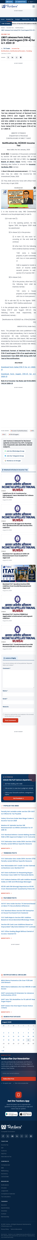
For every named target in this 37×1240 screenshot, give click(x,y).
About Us (4, 1205)
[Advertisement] (18, 87)
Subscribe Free (8, 1079)
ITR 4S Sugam (14, 434)
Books (10, 1)
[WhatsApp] (26, 1136)
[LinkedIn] (17, 1136)
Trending (29, 51)
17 (3, 1040)
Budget (17, 19)
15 (28, 1036)
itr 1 (5, 434)
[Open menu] (33, 6)
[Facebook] (3, 1136)
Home (2, 19)
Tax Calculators (6, 1197)
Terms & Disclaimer (16, 1229)
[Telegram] (31, 1136)
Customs (4, 1151)
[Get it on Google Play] (11, 1114)
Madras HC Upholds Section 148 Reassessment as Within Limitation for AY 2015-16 (17, 827)
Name (5, 691)
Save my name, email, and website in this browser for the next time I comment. (19, 715)
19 (13, 1040)
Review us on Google (14, 461)
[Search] (35, 19)
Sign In (31, 1)
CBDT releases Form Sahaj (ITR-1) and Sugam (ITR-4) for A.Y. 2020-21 (18, 40)
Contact (3, 1214)
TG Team (6, 48)
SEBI (2, 1168)
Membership (5, 1217)
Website (6, 707)
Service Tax (25, 19)
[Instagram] (22, 1136)
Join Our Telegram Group (15, 456)
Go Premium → (18, 798)
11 (8, 1036)
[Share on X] (8, 57)
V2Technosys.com (6, 1226)
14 (23, 1036)
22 (28, 1040)
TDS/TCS (3, 1154)
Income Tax (9, 19)
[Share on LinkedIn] (12, 57)
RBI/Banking (4, 1171)
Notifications (19, 28)
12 (13, 1036)
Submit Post (21, 1)
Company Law (5, 1165)
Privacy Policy (5, 1229)
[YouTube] (12, 1136)
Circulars (4, 1188)
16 (33, 1036)
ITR (33, 431)
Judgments (4, 1191)
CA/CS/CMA (5, 1177)
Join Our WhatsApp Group (15, 451)
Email (5, 699)
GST (2, 1148)
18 (8, 1040)
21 (23, 1040)
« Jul (2, 1050)
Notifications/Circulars (17, 51)
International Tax (6, 1157)
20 (18, 1040)
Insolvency (4, 1174)
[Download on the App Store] (25, 1114)
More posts (5, 848)
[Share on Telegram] (20, 57)
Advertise (4, 1211)
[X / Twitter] (8, 1136)
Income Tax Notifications (19, 431)
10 (3, 1036)
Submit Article (5, 1208)
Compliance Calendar (8, 1194)
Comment (7, 668)
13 (18, 1036)
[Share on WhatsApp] (16, 57)
